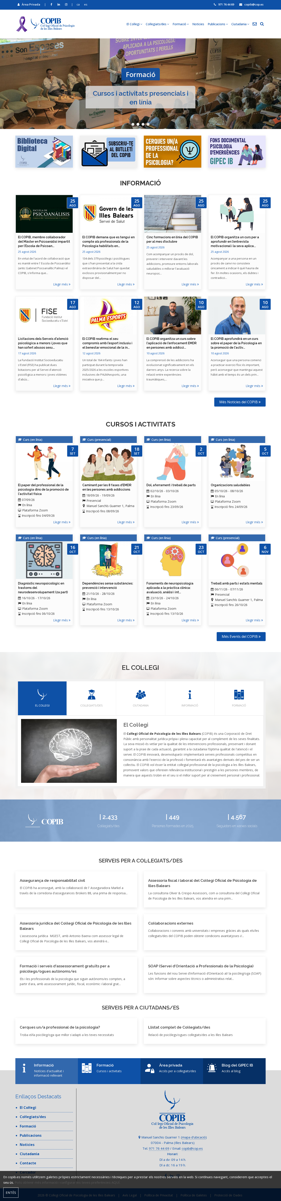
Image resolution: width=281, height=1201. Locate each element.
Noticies (198, 24)
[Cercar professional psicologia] (173, 152)
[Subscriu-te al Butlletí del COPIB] (108, 152)
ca (78, 4)
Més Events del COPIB (240, 636)
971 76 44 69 (226, 4)
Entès (11, 1192)
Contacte (28, 1163)
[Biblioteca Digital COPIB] (44, 152)
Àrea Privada (31, 4)
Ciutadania (141, 705)
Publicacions (30, 1135)
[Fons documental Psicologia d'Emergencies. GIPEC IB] (237, 152)
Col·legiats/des (91, 705)
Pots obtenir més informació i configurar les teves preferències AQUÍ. (67, 1182)
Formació (239, 705)
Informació (190, 705)
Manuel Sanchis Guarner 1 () (173, 1137)
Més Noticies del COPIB (239, 402)
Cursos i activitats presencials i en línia (140, 94)
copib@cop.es (253, 4)
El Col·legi (42, 705)
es (85, 4)
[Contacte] (254, 24)
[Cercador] (262, 24)
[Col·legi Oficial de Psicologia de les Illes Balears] (45, 24)
